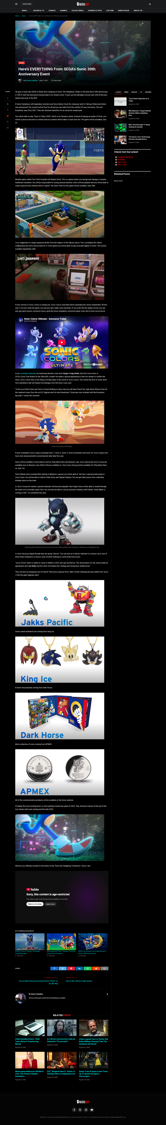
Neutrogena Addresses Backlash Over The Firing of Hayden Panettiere (29, 1073)
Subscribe (26, 4)
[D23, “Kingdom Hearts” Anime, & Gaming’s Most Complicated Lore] (61, 1060)
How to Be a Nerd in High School (79, 981)
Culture (110, 10)
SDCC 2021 (122, 162)
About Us (138, 10)
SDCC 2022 (122, 165)
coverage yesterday (28, 373)
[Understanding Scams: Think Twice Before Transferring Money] (30, 1028)
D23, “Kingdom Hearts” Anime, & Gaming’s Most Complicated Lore (61, 1072)
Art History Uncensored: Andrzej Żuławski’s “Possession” (61, 1040)
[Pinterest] (7, 109)
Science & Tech (95, 10)
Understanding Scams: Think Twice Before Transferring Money (27, 1041)
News (24, 10)
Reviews (148, 92)
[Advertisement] (83, 44)
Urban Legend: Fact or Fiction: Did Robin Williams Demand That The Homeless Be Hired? (93, 1041)
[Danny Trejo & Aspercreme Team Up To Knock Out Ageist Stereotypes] (93, 1060)
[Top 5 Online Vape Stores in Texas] (120, 101)
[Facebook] (7, 98)
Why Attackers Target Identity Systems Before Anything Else (140, 113)
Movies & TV (38, 10)
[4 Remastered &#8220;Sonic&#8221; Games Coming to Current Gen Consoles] (61, 941)
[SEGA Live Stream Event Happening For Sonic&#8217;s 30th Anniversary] (93, 941)
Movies (134, 92)
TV (141, 92)
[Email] (7, 127)
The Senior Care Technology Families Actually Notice (139, 138)
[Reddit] (7, 115)
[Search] (150, 4)
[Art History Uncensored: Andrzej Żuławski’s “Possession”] (61, 1028)
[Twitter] (7, 104)
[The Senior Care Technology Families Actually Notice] (120, 140)
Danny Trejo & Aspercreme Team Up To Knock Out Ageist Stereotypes (93, 1073)
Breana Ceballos (31, 80)
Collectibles (78, 10)
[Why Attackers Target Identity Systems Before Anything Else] (120, 113)
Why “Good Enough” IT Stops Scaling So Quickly (139, 126)
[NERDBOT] (83, 4)
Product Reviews (125, 157)
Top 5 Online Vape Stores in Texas (139, 100)
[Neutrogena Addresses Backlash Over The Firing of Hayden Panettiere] (30, 1060)
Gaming (63, 10)
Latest (118, 92)
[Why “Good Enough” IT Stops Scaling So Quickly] (120, 127)
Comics (52, 10)
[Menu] (16, 4)
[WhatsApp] (7, 121)
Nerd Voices (123, 10)
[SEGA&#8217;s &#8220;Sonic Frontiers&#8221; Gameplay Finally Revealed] (29, 941)
